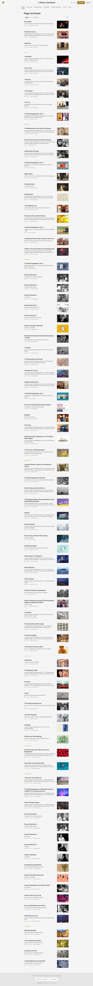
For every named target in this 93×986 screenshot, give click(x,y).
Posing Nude (28, 194)
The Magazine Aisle (30, 670)
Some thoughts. (28, 604)
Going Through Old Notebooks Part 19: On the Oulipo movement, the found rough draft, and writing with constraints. (38, 626)
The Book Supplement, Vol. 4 (34, 162)
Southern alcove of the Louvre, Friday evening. (36, 45)
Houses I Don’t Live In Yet (32, 895)
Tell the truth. (27, 297)
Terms (50, 975)
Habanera (27, 43)
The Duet (27, 79)
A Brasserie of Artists (31, 151)
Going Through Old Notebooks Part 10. (34, 867)
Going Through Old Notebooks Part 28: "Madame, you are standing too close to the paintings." (39, 452)
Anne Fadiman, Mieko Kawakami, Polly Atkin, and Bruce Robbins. (38, 396)
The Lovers (28, 68)
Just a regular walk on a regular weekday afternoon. (37, 207)
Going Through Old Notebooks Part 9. (33, 897)
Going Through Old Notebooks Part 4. (33, 963)
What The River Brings (31, 802)
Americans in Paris (30, 951)
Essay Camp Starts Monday (33, 325)
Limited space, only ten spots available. (34, 406)
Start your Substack (43, 979)
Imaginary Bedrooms (31, 382)
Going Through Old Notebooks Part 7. (33, 932)
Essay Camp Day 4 (30, 285)
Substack (39, 983)
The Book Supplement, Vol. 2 (34, 263)
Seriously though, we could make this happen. (36, 592)
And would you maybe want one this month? (35, 907)
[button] (23, 7)
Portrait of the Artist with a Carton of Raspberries (36, 751)
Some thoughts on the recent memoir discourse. (36, 339)
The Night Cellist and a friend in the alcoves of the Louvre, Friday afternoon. (38, 82)
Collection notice (57, 975)
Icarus (26, 693)
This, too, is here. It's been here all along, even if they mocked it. (39, 706)
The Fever (27, 425)
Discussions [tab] (35, 17)
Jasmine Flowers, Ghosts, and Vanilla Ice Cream (38, 465)
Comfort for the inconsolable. (31, 662)
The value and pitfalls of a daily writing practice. (36, 548)
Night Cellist (28, 174)
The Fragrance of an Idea (32, 940)
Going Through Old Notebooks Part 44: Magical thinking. (38, 23)
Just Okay (27, 612)
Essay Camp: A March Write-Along (36, 536)
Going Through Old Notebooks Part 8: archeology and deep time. (39, 918)
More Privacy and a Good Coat (34, 488)
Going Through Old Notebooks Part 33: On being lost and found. (38, 350)
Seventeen (28, 21)
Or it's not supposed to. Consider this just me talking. (37, 648)
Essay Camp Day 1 (30, 315)
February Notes (29, 524)
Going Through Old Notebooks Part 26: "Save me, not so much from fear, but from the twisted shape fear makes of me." (38, 490)
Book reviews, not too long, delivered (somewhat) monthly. (39, 480)
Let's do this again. (29, 537)
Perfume (27, 682)
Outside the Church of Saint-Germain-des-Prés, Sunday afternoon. (38, 105)
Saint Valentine (29, 567)
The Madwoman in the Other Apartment (37, 128)
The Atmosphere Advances (33, 359)
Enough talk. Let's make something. (33, 276)
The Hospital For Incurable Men (34, 961)
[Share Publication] (75, 2)
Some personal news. (29, 417)
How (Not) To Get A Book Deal (34, 763)
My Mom (27, 415)
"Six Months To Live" (31, 370)
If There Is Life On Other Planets (34, 216)
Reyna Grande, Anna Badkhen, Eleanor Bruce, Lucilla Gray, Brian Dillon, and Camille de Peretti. (39, 116)
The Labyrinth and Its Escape (34, 624)
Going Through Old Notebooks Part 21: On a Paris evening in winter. (39, 581)
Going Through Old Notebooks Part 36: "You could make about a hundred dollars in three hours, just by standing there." (38, 197)
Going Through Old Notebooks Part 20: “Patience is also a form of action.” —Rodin (38, 615)
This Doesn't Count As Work (33, 647)
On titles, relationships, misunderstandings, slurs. (36, 738)
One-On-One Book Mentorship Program (37, 405)
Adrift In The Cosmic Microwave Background (39, 249)
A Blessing (28, 660)
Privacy (46, 975)
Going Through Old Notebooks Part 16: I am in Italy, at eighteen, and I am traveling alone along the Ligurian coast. (39, 684)
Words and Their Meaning (33, 736)
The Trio (27, 102)
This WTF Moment (30, 715)
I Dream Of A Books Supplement (35, 590)
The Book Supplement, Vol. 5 (34, 114)
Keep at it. (26, 846)
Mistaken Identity (30, 930)
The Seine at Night (30, 635)
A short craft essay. (29, 186)
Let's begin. (27, 856)
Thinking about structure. (30, 287)
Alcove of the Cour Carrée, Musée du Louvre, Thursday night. (39, 176)
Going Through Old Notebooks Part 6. (33, 942)
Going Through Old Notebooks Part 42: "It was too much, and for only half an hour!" (38, 59)
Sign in (88, 2)
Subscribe (81, 2)
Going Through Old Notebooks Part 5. (33, 953)
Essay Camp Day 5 (30, 275)
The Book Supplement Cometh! (34, 478)
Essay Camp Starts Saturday (34, 875)
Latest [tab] (26, 17)
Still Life (27, 513)
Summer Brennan (34, 25)
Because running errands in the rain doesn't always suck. (38, 240)
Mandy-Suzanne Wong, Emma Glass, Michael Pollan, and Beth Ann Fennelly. (38, 266)
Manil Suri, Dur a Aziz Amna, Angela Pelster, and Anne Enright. (37, 165)
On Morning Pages (30, 546)
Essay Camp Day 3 (30, 295)
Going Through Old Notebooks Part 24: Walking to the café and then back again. (39, 527)
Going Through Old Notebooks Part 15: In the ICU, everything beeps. (37, 727)
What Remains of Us (31, 916)
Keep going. (27, 836)
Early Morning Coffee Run (32, 865)
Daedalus (27, 725)
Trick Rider (28, 56)
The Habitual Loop (30, 206)
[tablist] (31, 17)
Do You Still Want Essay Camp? (34, 905)
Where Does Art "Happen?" (33, 556)
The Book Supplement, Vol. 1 (33, 393)
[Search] (71, 2)
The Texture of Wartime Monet (34, 450)
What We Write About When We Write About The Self (39, 337)
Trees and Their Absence (32, 778)
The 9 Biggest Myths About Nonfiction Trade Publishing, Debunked (39, 500)
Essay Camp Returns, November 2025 (37, 885)
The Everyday (29, 579)
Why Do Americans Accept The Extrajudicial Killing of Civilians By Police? (39, 601)
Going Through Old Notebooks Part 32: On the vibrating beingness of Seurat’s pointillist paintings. (38, 361)
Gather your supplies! (29, 327)
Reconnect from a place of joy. (31, 307)
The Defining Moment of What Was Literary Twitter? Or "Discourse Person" (38, 790)
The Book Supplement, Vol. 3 (34, 227)
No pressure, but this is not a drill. (32, 317)
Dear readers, (27, 887)
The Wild (27, 348)
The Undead (28, 91)
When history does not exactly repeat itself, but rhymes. (38, 717)
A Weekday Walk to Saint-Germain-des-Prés (39, 238)
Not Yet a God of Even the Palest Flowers (37, 140)
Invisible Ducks (29, 184)
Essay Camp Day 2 (30, 305)
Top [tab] (30, 17)
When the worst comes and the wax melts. (35, 695)
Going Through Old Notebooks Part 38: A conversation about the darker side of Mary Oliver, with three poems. (39, 142)
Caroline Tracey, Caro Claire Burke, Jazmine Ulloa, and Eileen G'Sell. (39, 230)
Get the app (54, 979)
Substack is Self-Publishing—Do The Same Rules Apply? (38, 437)
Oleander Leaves (30, 32)
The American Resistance (32, 703)
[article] (46, 24)
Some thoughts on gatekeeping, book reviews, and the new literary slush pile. (39, 441)
